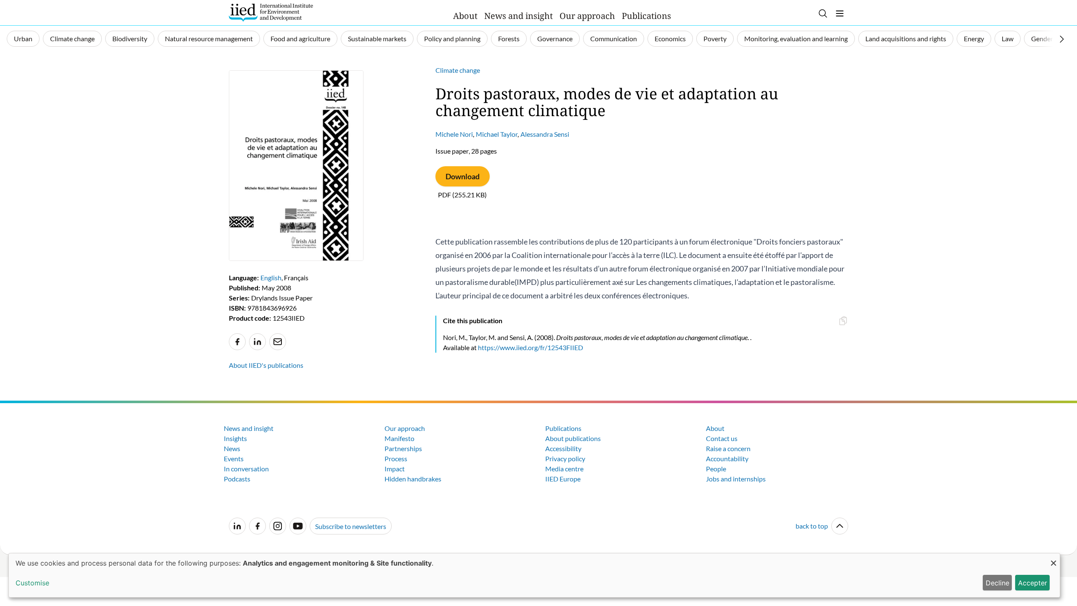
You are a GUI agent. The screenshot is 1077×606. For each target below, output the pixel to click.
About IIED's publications (266, 365)
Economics (670, 39)
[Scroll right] (1061, 39)
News (232, 448)
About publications (573, 438)
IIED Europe (563, 479)
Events (234, 458)
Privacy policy (565, 458)
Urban (23, 39)
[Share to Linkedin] (257, 341)
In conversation (246, 469)
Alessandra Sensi (544, 134)
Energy (974, 39)
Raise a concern (728, 448)
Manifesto (399, 438)
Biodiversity (129, 39)
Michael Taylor (496, 134)
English (270, 278)
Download (463, 176)
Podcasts (237, 479)
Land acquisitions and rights (905, 39)
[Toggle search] (822, 13)
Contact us (721, 438)
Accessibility (563, 448)
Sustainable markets (377, 39)
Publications (646, 15)
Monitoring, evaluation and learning (796, 39)
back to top (812, 526)
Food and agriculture (300, 39)
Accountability (727, 458)
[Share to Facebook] (237, 341)
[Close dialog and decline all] (1053, 558)
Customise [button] (32, 583)
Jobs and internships (736, 479)
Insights (235, 438)
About (465, 15)
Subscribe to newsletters (350, 526)
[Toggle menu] (839, 13)
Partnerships (403, 448)
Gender (1042, 39)
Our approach (587, 15)
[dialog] (534, 575)
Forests (509, 39)
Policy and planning (452, 39)
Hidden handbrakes (413, 479)
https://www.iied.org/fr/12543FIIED (530, 347)
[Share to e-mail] (277, 341)
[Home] (271, 12)
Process (396, 458)
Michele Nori (454, 134)
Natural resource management (209, 39)
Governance (555, 39)
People (716, 469)
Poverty (715, 39)
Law (1007, 39)
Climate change (72, 39)
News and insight (518, 15)
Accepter (1032, 583)
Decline (997, 583)
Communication (613, 39)
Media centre (564, 469)
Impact (395, 469)
